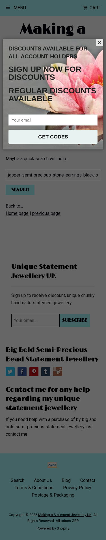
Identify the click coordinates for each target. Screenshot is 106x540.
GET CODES (53, 137)
